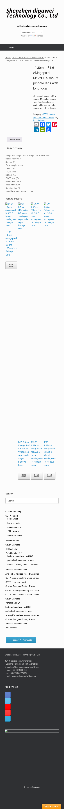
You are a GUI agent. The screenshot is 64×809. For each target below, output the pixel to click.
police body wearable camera (20, 560)
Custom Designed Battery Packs (20, 586)
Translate (39, 36)
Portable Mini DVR (13, 552)
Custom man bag (13, 511)
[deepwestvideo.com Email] (8, 719)
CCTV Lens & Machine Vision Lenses (28, 57)
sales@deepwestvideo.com (34, 26)
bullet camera (13, 522)
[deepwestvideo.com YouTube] (8, 713)
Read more (11, 265)
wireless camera (14, 535)
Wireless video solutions (16, 569)
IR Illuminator (11, 548)
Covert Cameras (12, 544)
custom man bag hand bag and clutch (22, 590)
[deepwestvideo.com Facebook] (8, 695)
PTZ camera (13, 531)
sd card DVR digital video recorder (22, 564)
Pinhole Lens (39, 120)
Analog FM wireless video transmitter (22, 573)
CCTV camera (11, 515)
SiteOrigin (36, 787)
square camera (14, 526)
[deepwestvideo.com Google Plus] (8, 707)
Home (8, 57)
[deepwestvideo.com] (32, 13)
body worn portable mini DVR (20, 556)
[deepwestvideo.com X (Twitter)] (8, 701)
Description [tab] (14, 139)
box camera (12, 518)
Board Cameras (12, 540)
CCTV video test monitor (16, 582)
